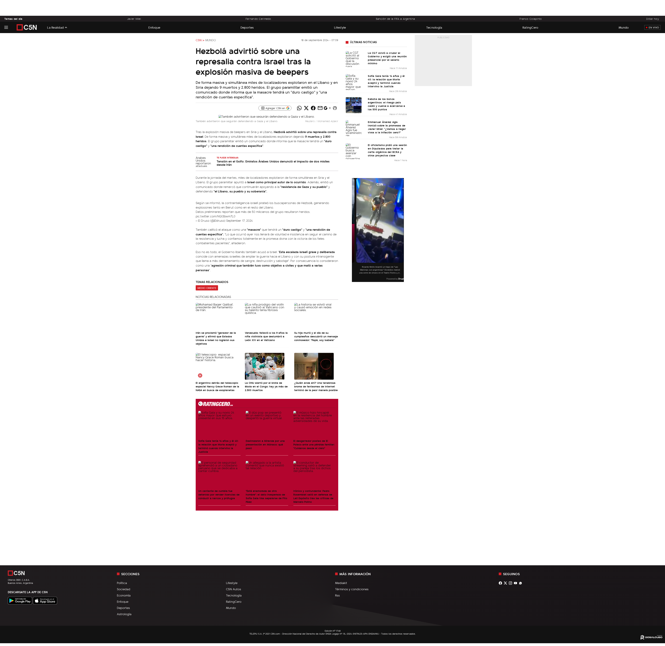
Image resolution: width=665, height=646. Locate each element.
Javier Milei (134, 19)
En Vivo (654, 27)
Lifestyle (340, 27)
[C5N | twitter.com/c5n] (506, 583)
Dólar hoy (652, 19)
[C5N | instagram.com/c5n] (511, 583)
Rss (337, 595)
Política (122, 583)
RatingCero (530, 27)
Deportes (247, 27)
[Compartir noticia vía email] (320, 108)
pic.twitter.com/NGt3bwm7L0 (215, 216)
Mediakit (341, 583)
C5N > (200, 40)
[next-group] (402, 230)
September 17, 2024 (239, 220)
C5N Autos (233, 589)
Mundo (624, 27)
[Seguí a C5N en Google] (325, 109)
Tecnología (434, 27)
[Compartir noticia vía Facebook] (313, 108)
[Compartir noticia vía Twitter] (306, 108)
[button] (334, 108)
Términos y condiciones (352, 589)
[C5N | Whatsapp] (521, 583)
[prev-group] (354, 230)
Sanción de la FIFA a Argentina (395, 19)
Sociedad (123, 589)
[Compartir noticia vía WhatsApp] (299, 108)
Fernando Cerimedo (258, 19)
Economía (124, 595)
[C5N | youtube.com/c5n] (516, 583)
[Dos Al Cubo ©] (651, 638)
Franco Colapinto (531, 19)
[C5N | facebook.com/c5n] (501, 583)
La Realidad (55, 27)
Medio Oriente (206, 288)
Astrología (124, 614)
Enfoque (154, 27)
